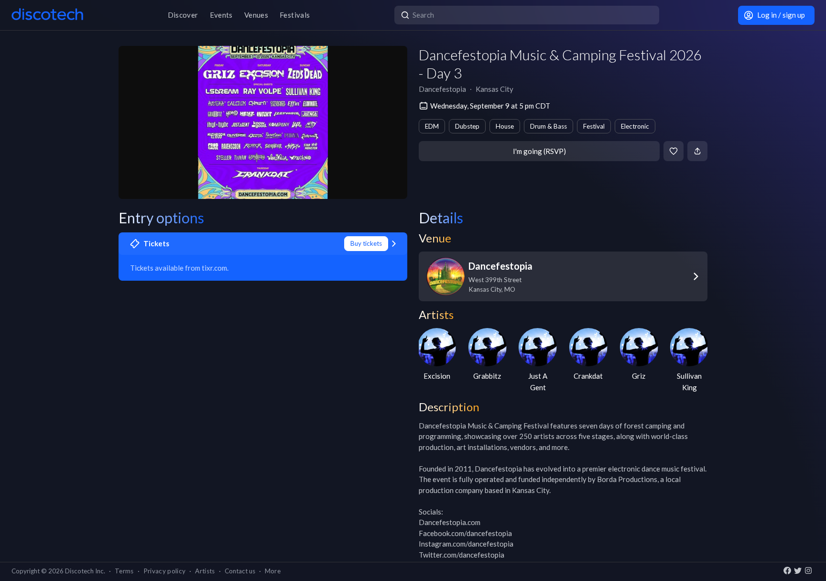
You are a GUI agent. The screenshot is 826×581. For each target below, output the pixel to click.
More (273, 571)
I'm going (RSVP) (539, 151)
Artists (205, 571)
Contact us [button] (240, 571)
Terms (124, 571)
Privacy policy (164, 571)
